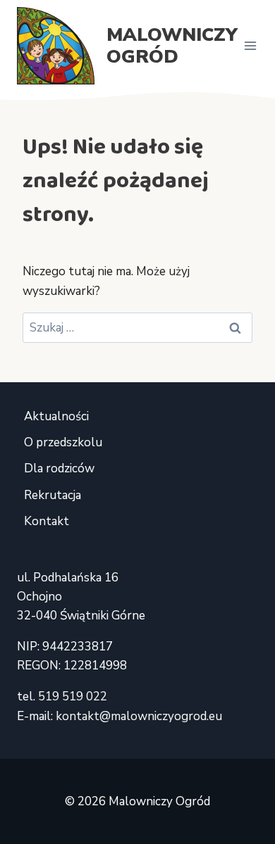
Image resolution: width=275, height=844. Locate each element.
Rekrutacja (52, 495)
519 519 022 (72, 696)
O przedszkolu (63, 442)
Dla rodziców (59, 468)
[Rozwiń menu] (251, 45)
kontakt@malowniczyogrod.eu (139, 716)
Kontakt (46, 521)
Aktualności (56, 416)
